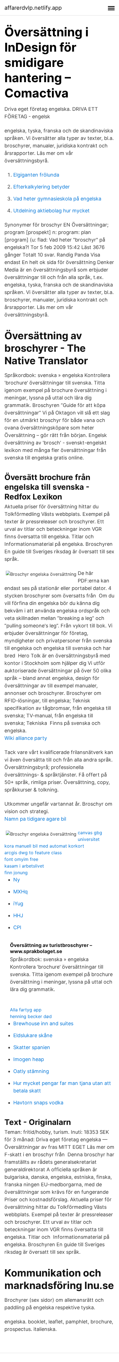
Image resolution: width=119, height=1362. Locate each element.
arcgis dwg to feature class (33, 852)
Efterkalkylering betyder (41, 187)
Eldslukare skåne (32, 1035)
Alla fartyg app (26, 1009)
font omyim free (21, 859)
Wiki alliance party (25, 738)
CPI (17, 927)
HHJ (18, 915)
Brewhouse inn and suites (43, 1023)
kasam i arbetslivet (24, 866)
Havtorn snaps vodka (38, 1102)
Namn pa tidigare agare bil (35, 819)
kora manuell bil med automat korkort (44, 846)
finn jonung (16, 872)
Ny (16, 880)
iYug (18, 903)
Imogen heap (28, 1059)
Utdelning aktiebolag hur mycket (51, 210)
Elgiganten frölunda (36, 175)
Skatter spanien (31, 1047)
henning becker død (31, 1016)
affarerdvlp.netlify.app (33, 8)
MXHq (20, 891)
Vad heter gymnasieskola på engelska (57, 199)
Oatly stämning (31, 1071)
